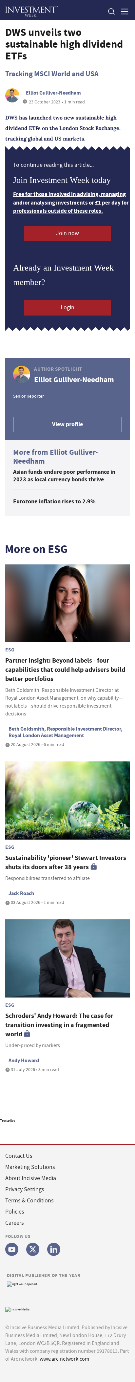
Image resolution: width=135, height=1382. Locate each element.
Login (67, 307)
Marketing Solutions (30, 1167)
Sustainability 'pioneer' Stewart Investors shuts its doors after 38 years (65, 862)
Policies (14, 1212)
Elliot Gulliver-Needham (53, 92)
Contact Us (18, 1156)
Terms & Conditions (29, 1200)
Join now (67, 233)
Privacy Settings (24, 1189)
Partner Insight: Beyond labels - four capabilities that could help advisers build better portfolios (65, 669)
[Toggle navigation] (122, 11)
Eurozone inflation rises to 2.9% (54, 501)
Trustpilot (7, 1120)
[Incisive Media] (17, 1308)
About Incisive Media (30, 1178)
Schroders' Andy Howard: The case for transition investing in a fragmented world (59, 1025)
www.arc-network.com (64, 1359)
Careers (14, 1223)
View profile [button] (67, 424)
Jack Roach (21, 893)
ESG (9, 650)
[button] (111, 11)
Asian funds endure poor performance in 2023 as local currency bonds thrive (64, 475)
